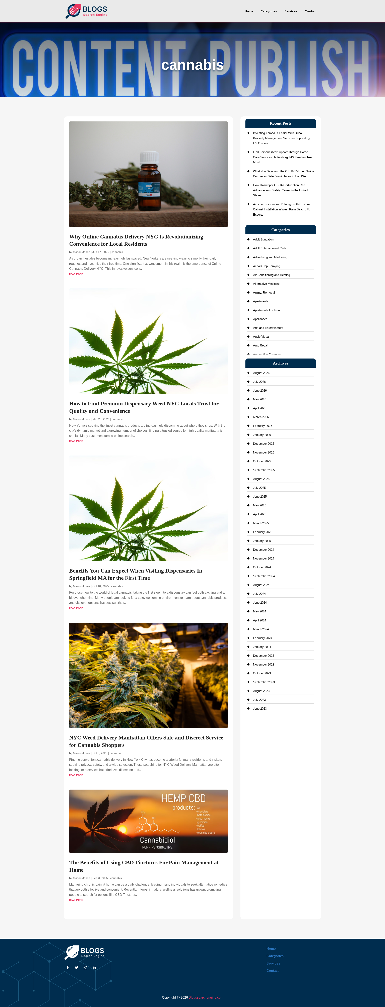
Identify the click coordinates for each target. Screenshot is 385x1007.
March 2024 (261, 629)
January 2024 (262, 646)
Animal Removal (264, 292)
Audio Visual (261, 336)
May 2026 (259, 399)
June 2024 (260, 602)
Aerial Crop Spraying (266, 266)
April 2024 (259, 620)
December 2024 (263, 549)
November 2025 (263, 452)
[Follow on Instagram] (85, 967)
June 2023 (260, 708)
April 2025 (259, 514)
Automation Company (267, 354)
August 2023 (261, 691)
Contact (311, 11)
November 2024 (263, 558)
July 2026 (259, 381)
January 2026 (262, 434)
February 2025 (262, 532)
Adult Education (263, 239)
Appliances (260, 319)
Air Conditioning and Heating (271, 275)
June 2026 (260, 390)
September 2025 (264, 470)
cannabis (117, 252)
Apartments (260, 301)
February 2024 (262, 638)
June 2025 (260, 496)
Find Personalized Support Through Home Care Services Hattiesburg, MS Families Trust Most (283, 157)
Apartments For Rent (267, 310)
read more (76, 274)
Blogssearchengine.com (206, 997)
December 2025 (263, 443)
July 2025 (259, 487)
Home (249, 11)
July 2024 (259, 593)
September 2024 (264, 576)
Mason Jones (81, 252)
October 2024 (262, 567)
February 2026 (262, 425)
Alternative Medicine (266, 283)
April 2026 (259, 408)
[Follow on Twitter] (76, 967)
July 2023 (259, 699)
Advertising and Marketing (270, 257)
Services (291, 11)
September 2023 (264, 682)
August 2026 (261, 373)
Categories (269, 11)
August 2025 (261, 479)
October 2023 (262, 673)
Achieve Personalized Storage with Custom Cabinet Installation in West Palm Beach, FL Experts (281, 209)
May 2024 (259, 611)
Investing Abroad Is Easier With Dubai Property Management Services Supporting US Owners (281, 138)
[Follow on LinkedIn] (94, 967)
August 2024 (261, 585)
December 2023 (263, 655)
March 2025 (261, 523)
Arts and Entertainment (268, 327)
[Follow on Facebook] (67, 967)
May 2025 (259, 505)
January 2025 (262, 540)
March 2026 (261, 417)
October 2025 (262, 461)
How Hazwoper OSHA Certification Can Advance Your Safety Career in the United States (280, 190)
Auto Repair (260, 345)
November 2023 (263, 664)
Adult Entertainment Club (269, 248)
